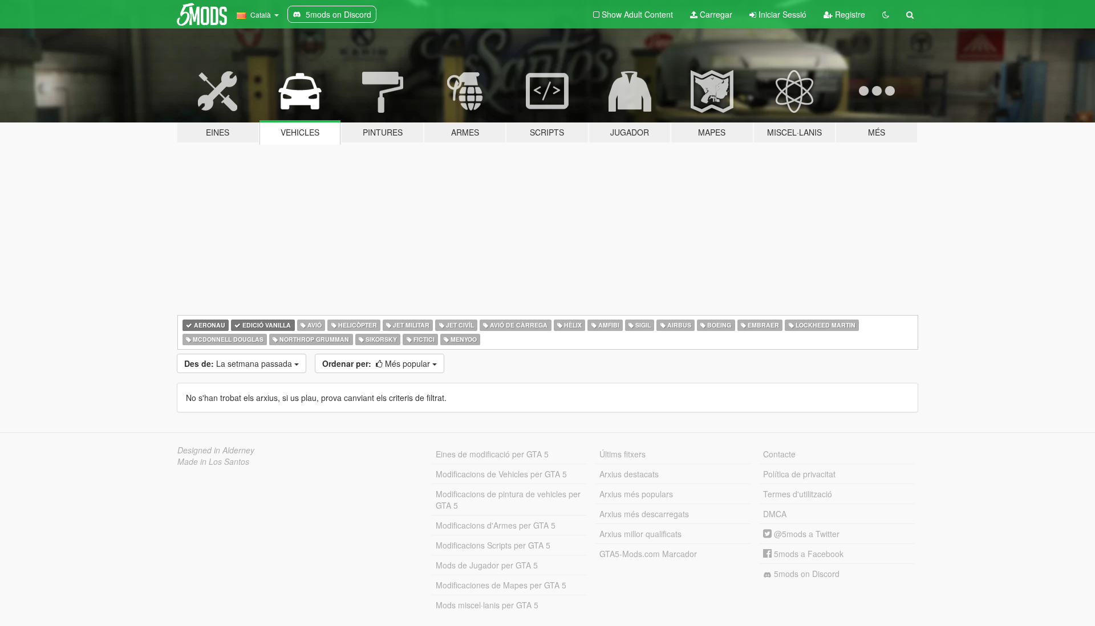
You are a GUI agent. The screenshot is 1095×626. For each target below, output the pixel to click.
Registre (849, 14)
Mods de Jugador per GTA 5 (487, 565)
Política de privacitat (799, 474)
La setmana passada (239, 363)
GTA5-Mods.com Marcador (648, 553)
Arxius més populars (636, 494)
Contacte (779, 454)
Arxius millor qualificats (640, 533)
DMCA (774, 513)
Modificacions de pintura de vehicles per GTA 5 (508, 499)
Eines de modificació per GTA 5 (492, 454)
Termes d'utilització (797, 494)
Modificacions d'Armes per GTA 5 (495, 525)
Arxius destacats (629, 474)
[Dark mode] (886, 14)
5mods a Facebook (807, 553)
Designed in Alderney (215, 450)
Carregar (714, 14)
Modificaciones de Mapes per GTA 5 (501, 585)
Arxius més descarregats (644, 513)
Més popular (377, 363)
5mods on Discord (806, 573)
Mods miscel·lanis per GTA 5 (487, 605)
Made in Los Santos (213, 461)
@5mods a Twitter (806, 533)
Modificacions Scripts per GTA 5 (493, 545)
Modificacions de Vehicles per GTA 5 (501, 474)
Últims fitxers (622, 454)
